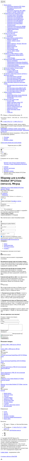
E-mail (2, 321)
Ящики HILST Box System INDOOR (17, 95)
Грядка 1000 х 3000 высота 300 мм (10, 349)
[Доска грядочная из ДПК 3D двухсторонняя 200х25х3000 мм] (14, 368)
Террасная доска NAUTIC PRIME (16, 26)
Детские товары (8, 402)
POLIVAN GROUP (12, 32)
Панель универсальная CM (14, 106)
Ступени (6, 403)
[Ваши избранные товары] (2, 154)
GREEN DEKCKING (13, 29)
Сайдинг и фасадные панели (12, 404)
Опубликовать (4, 338)
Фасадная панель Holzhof (14, 78)
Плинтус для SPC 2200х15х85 (15, 12)
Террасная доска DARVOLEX (15, 19)
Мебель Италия (11, 45)
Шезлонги (10, 52)
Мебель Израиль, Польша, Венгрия (16, 43)
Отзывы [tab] (6, 248)
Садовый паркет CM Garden (15, 15)
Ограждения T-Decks (13, 65)
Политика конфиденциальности (13, 417)
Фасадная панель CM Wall (14, 76)
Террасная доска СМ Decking (15, 16)
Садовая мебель (8, 397)
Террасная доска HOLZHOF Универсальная (15, 24)
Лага (8, 111)
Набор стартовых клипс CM (15, 102)
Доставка (6, 137)
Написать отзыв (5, 318)
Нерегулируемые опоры (13, 109)
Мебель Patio (10, 48)
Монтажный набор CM (13, 105)
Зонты (9, 42)
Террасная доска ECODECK (15, 22)
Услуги (14, 162)
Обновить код (5, 336)
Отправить (3, 241)
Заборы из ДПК (8, 399)
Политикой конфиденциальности (10, 239)
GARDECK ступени (12, 72)
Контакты (24, 164)
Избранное (5, 194)
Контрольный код (18, 333)
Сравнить (4, 193)
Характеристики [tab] (8, 245)
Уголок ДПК (10, 101)
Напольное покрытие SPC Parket (16, 6)
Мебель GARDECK (12, 39)
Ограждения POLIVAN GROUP (16, 66)
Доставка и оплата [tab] (9, 246)
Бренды (6, 414)
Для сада (6, 169)
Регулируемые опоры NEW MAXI (16, 89)
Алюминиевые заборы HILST (15, 55)
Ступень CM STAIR (12, 70)
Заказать (3, 365)
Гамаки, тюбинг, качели (13, 40)
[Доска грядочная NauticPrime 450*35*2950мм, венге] (14, 356)
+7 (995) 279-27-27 (18, 121)
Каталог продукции (9, 168)
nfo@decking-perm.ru (15, 430)
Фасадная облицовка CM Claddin (16, 79)
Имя (2, 320)
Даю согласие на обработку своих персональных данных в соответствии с (12, 238)
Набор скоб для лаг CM (13, 103)
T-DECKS (10, 30)
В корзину (3, 204)
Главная (6, 166)
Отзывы (11, 164)
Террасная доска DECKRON (15, 20)
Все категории (8, 406)
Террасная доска (8, 394)
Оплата (6, 138)
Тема (2, 323)
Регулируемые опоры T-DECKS (16, 90)
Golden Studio (4, 452)
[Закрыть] (22, 196)
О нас (10, 162)
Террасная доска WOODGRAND (16, 27)
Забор (8, 56)
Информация (17, 164)
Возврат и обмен (8, 140)
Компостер (10, 36)
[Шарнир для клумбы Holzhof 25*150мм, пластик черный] (14, 380)
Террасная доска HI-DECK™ (15, 17)
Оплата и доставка (9, 416)
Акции (18, 162)
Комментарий (4, 330)
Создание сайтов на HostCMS (9, 456)
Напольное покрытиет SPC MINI (16, 10)
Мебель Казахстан (12, 46)
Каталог (6, 162)
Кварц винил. (7, 393)
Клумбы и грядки (12, 35)
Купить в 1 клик (5, 205)
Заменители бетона (12, 108)
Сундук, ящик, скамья (13, 50)
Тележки (9, 93)
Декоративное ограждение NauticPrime (17, 63)
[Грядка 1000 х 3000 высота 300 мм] (11, 344)
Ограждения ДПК (9, 400)
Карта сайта (7, 418)
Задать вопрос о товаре (7, 213)
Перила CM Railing (12, 60)
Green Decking (11, 58)
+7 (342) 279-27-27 (7, 121)
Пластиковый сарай (12, 49)
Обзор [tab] (5, 244)
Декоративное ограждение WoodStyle (17, 62)
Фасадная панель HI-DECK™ (15, 80)
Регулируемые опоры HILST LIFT (16, 88)
